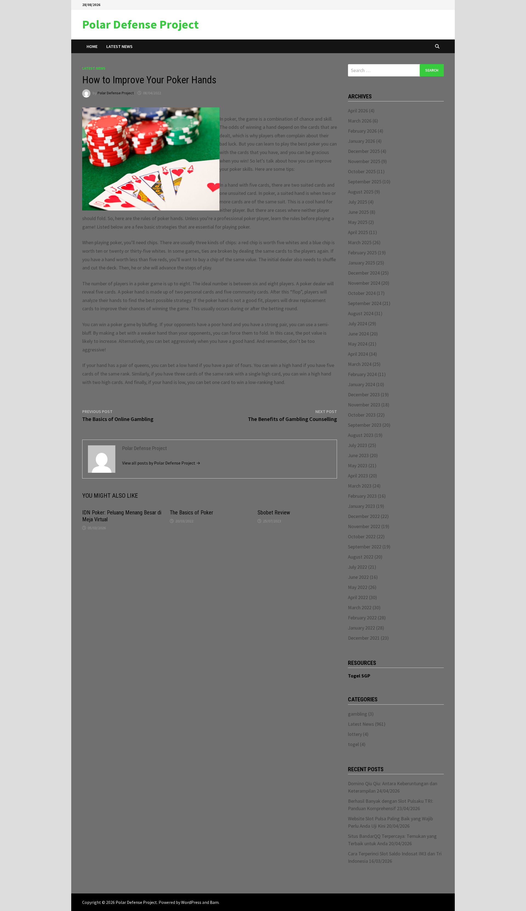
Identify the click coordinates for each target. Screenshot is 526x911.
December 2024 (364, 273)
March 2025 (359, 242)
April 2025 (358, 232)
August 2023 (360, 435)
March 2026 (359, 121)
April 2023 (358, 475)
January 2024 (361, 384)
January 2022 (361, 628)
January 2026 (361, 141)
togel (353, 744)
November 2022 (364, 526)
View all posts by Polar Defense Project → (161, 463)
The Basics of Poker (191, 512)
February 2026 (362, 131)
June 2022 (358, 577)
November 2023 (364, 405)
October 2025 (362, 171)
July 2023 (357, 445)
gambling (357, 714)
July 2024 (357, 323)
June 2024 (358, 334)
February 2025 (362, 252)
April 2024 (358, 354)
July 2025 (357, 202)
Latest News (119, 46)
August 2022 (360, 557)
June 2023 (358, 455)
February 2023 (362, 496)
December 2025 (364, 151)
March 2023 (359, 486)
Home (92, 46)
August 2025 (360, 192)
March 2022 (359, 607)
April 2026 (358, 110)
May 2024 (357, 344)
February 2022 (362, 617)
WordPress (191, 902)
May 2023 (357, 465)
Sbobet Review (274, 512)
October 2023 (362, 415)
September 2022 (364, 546)
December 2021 (364, 638)
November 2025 (364, 161)
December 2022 (364, 516)
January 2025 (361, 263)
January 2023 (361, 506)
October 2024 (362, 293)
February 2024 (362, 374)
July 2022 (357, 567)
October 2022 (362, 536)
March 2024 (359, 364)
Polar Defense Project (140, 24)
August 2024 (360, 313)
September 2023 (364, 425)
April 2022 (358, 597)
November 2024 (364, 283)
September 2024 (364, 303)
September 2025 (364, 181)
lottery (355, 734)
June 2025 (358, 212)
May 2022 (357, 587)
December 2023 (364, 394)
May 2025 (357, 222)
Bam (214, 902)
